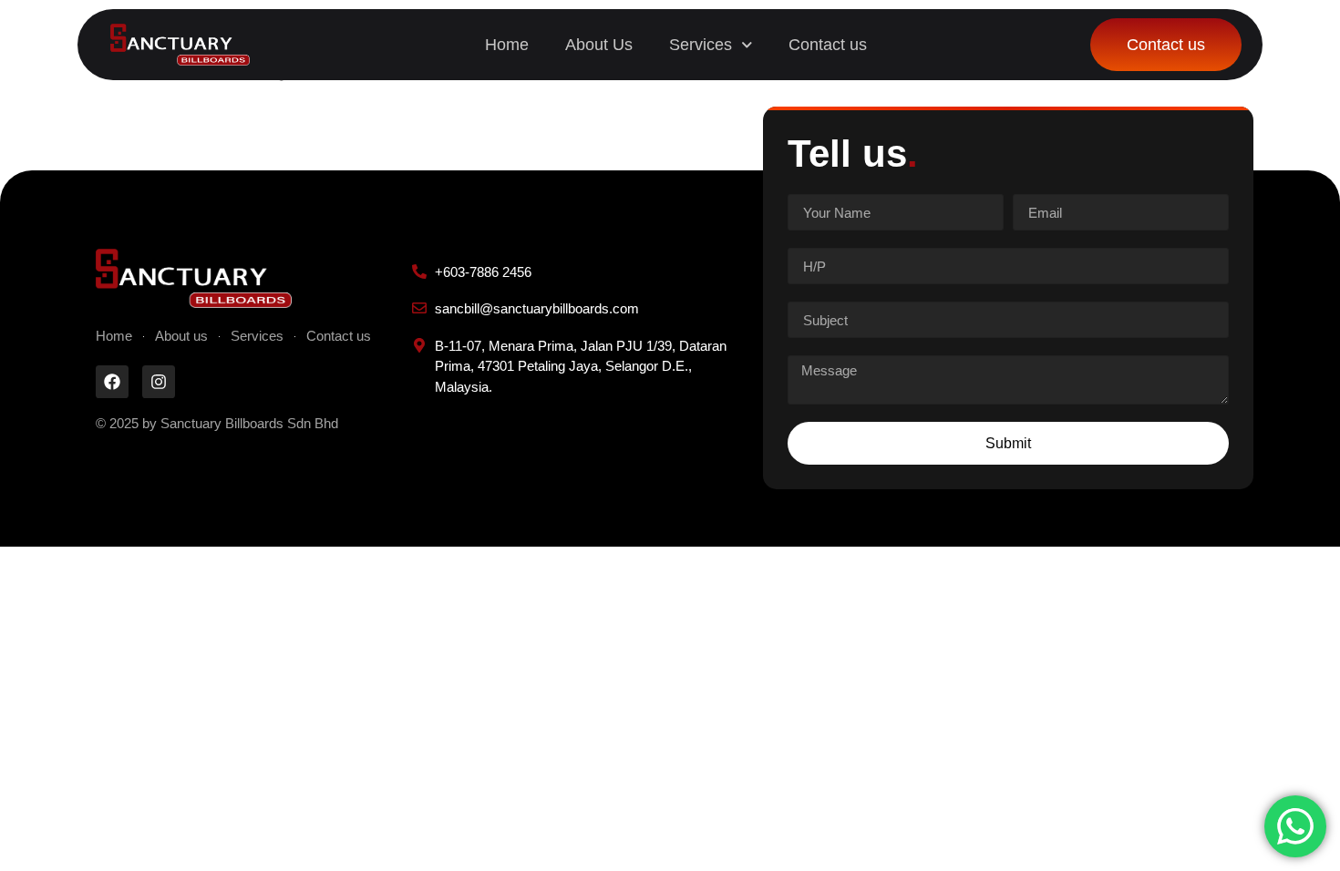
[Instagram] (158, 381)
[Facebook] (112, 381)
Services (700, 45)
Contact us (828, 45)
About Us (599, 45)
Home (507, 45)
